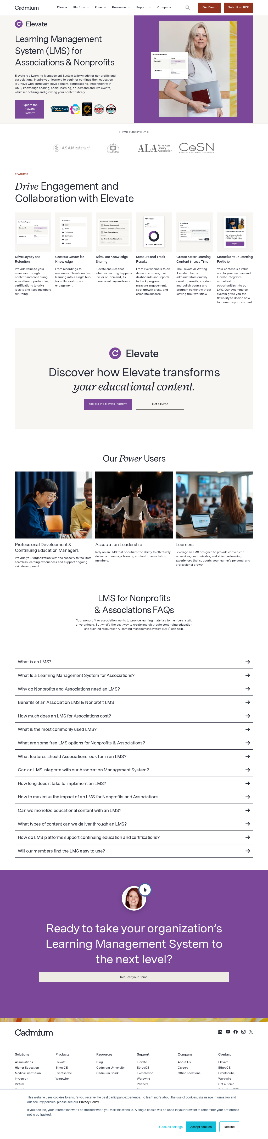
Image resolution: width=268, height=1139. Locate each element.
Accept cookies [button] (201, 1126)
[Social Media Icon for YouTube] (228, 1032)
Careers (183, 1067)
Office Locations (189, 1073)
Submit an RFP (238, 7)
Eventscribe (63, 1073)
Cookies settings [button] (171, 1126)
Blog (99, 1062)
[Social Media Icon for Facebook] (235, 1032)
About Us (184, 1062)
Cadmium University (110, 1067)
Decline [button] (229, 1126)
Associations (24, 1062)
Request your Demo (134, 977)
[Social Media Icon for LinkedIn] (220, 1032)
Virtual (19, 1084)
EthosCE (61, 1067)
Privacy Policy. (89, 1101)
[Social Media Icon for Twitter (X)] (251, 1032)
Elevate (60, 1062)
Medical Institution (28, 1073)
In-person (21, 1078)
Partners (142, 1084)
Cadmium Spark (107, 1073)
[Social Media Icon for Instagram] (243, 1032)
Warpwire (62, 1078)
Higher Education (27, 1067)
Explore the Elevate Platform (29, 109)
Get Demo (209, 7)
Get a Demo (160, 404)
